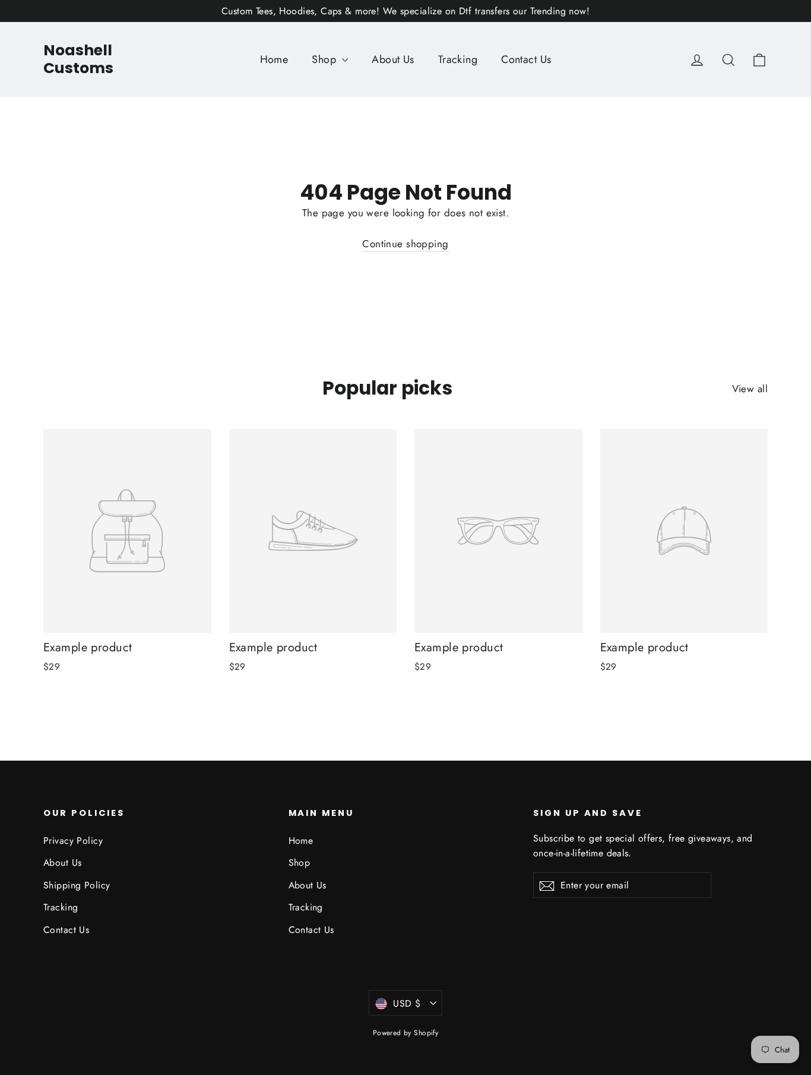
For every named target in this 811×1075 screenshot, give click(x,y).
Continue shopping (405, 244)
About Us (393, 59)
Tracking (457, 59)
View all (750, 389)
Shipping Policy (76, 885)
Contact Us (526, 59)
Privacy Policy (73, 840)
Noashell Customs (78, 59)
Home (274, 59)
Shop (325, 59)
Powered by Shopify (406, 1032)
